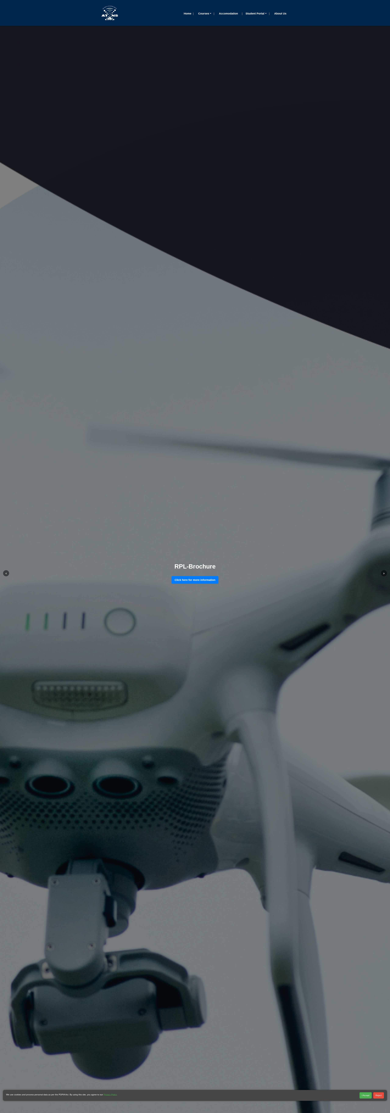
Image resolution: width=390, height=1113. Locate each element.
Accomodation (228, 13)
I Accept (365, 1095)
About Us (280, 13)
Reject (379, 1095)
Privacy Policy (110, 1094)
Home (187, 13)
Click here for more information (195, 579)
